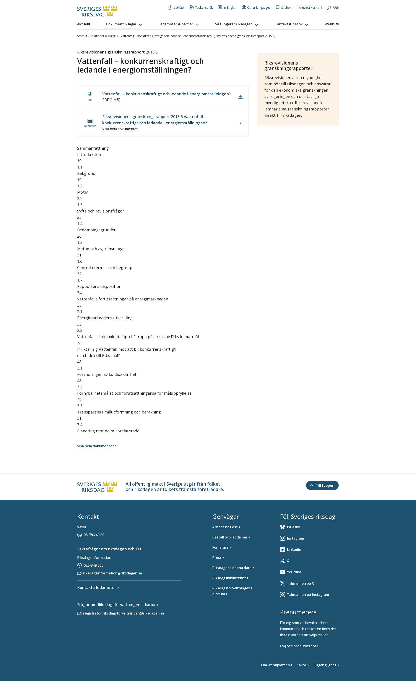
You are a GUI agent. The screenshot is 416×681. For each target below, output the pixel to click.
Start (80, 36)
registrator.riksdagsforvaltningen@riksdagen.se (123, 613)
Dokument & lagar (102, 36)
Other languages (258, 7)
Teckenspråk (204, 7)
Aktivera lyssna (309, 8)
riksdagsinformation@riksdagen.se (112, 573)
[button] (124, 24)
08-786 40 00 (94, 534)
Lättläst (179, 7)
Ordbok (286, 7)
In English (230, 7)
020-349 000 (93, 565)
